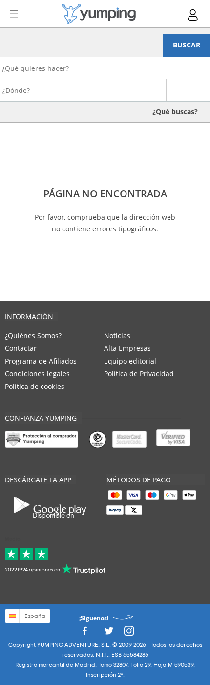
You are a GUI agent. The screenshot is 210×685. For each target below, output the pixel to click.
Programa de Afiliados (41, 360)
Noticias (117, 335)
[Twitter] (109, 634)
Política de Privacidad (139, 373)
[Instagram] (129, 634)
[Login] (193, 15)
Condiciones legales (37, 373)
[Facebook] (84, 634)
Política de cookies (34, 386)
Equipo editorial (130, 360)
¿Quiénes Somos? (33, 335)
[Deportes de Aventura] (99, 14)
